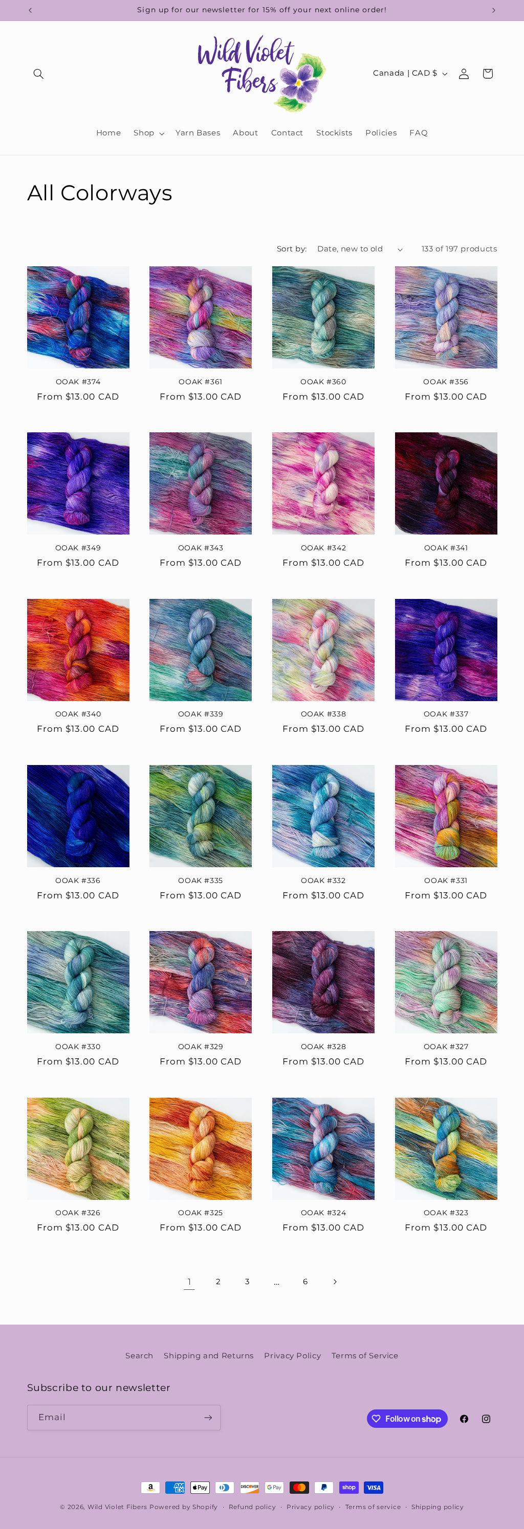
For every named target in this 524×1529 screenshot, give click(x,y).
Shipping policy (437, 1507)
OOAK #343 (201, 548)
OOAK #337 (446, 714)
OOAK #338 (323, 714)
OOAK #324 (323, 1213)
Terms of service (373, 1507)
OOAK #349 (78, 548)
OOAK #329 (201, 1046)
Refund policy (252, 1507)
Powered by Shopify (183, 1507)
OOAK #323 (446, 1213)
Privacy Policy (292, 1355)
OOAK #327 (446, 1046)
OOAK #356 (446, 382)
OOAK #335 (200, 880)
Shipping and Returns (209, 1355)
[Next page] (334, 1281)
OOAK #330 (78, 1046)
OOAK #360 (323, 382)
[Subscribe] (208, 1417)
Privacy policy (311, 1507)
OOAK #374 (78, 382)
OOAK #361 (201, 382)
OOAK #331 (446, 880)
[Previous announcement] (30, 10)
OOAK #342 (323, 548)
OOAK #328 (323, 1046)
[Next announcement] (494, 10)
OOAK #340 (78, 714)
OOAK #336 (78, 880)
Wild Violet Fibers (117, 1507)
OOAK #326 (78, 1213)
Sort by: (292, 248)
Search (139, 1355)
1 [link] (189, 1282)
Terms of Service (365, 1355)
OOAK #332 (323, 880)
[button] (39, 73)
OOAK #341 (446, 548)
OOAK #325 (200, 1213)
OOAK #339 (201, 714)
